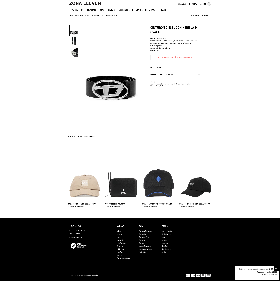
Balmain (119, 234)
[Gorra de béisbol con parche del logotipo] (195, 171)
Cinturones (166, 84)
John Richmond (121, 243)
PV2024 (162, 86)
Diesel (87, 16)
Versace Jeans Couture (124, 258)
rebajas (162, 10)
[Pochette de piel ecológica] (121, 171)
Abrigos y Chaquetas (145, 231)
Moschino (120, 246)
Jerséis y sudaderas (145, 249)
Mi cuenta (193, 4)
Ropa (102, 10)
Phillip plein (120, 249)
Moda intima (150, 10)
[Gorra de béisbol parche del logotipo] (85, 171)
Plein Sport (120, 252)
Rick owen (120, 255)
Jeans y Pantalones (145, 246)
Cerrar (276, 268)
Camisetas (142, 240)
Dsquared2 (120, 240)
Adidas (119, 231)
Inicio (71, 16)
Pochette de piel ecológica (115, 204)
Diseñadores (91, 10)
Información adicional (161, 75)
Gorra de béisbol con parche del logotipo (194, 204)
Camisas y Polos (144, 237)
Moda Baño (136, 10)
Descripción (156, 68)
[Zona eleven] (86, 2)
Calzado (111, 10)
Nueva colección (76, 10)
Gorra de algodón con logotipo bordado (157, 204)
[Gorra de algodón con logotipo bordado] (158, 171)
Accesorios (123, 10)
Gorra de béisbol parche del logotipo (82, 204)
